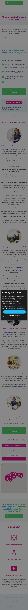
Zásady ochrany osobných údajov (16, 308)
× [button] (24, 291)
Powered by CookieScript (20, 319)
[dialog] (14, 305)
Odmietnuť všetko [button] (14, 315)
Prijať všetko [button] (14, 312)
